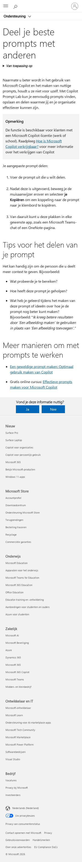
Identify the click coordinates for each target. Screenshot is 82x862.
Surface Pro (11, 432)
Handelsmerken (41, 840)
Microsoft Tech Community (20, 730)
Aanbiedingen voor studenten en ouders (27, 607)
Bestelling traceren (15, 527)
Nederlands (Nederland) (25, 808)
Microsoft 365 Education (18, 585)
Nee (53, 409)
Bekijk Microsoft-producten (20, 469)
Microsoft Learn (14, 715)
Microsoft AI (12, 635)
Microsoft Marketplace (18, 737)
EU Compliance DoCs (46, 847)
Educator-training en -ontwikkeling (24, 599)
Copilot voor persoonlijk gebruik (23, 454)
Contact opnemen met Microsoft (23, 832)
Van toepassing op (19, 66)
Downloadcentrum (15, 505)
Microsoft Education (16, 563)
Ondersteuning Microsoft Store (22, 512)
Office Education (14, 592)
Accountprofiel (13, 498)
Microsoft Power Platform (19, 744)
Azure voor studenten (17, 614)
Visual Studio (12, 759)
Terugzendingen (14, 520)
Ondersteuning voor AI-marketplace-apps (28, 722)
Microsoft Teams (14, 679)
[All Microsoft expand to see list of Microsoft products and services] (5, 6)
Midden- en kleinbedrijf (18, 686)
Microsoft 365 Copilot (17, 672)
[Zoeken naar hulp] (16, 6)
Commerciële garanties (18, 542)
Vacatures (11, 780)
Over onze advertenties (18, 847)
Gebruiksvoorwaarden (17, 840)
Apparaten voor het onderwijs (21, 570)
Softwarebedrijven (15, 752)
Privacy (48, 832)
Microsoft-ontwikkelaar (18, 708)
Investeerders (12, 795)
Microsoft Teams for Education (22, 577)
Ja (27, 409)
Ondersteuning (15, 16)
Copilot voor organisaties (19, 447)
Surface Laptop (13, 440)
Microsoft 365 (13, 462)
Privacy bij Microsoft (16, 787)
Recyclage (11, 534)
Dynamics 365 (13, 657)
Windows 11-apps (15, 476)
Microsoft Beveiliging (17, 642)
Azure (8, 650)
